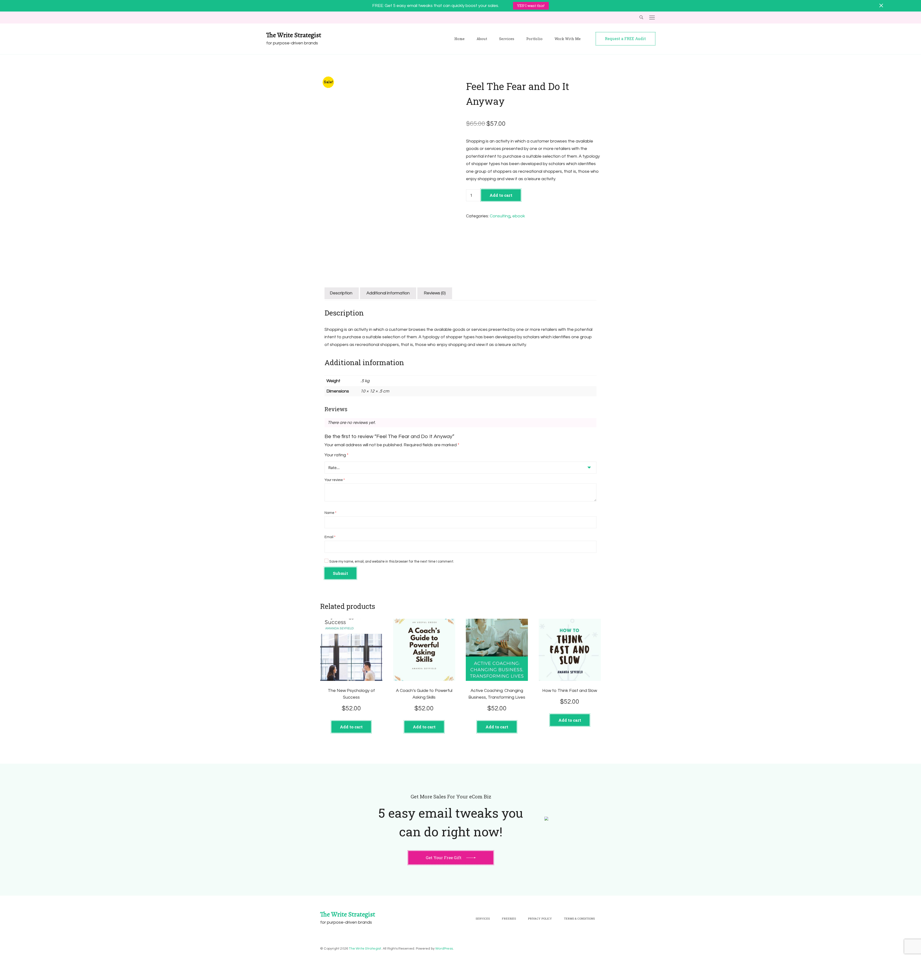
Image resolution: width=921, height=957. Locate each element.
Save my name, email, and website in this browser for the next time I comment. (391, 561)
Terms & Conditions (579, 918)
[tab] (341, 293)
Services (506, 39)
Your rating (336, 455)
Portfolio (534, 39)
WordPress (444, 948)
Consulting (500, 216)
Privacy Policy (540, 918)
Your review (335, 480)
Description (341, 293)
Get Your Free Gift (443, 857)
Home (459, 39)
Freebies (509, 918)
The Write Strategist (293, 35)
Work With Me (568, 39)
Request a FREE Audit (625, 38)
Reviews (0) (435, 293)
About (482, 39)
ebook (518, 216)
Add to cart (501, 195)
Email (330, 537)
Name (331, 513)
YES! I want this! (530, 5)
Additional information (388, 293)
